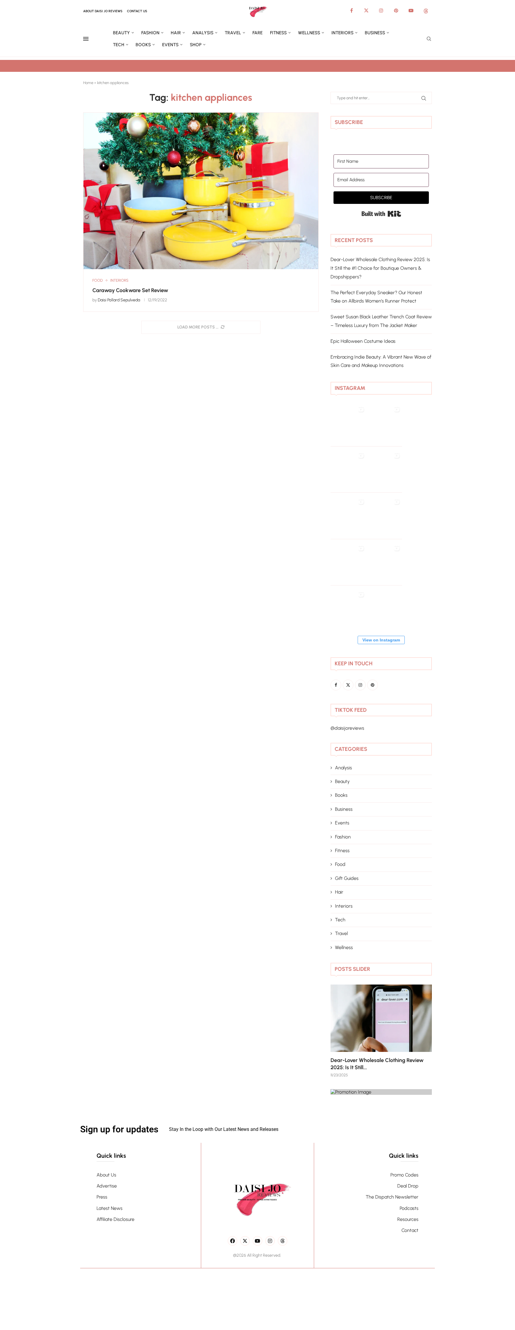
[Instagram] (381, 10)
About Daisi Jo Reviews (102, 11)
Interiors (342, 32)
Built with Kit (381, 213)
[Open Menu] (86, 38)
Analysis (202, 32)
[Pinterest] (396, 10)
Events (170, 44)
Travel (233, 32)
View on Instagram (381, 640)
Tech (118, 44)
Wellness (309, 32)
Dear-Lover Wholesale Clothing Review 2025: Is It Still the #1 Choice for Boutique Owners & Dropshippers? (380, 268)
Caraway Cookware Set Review (130, 290)
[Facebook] (351, 10)
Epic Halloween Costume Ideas (363, 341)
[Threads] (426, 10)
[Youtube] (411, 10)
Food (340, 864)
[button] (341, 1030)
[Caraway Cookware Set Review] (200, 191)
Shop (195, 44)
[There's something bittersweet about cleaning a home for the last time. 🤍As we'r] (348, 613)
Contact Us (137, 11)
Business (375, 32)
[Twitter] (366, 10)
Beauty (121, 32)
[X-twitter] (245, 1241)
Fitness (278, 32)
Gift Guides (347, 878)
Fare (257, 32)
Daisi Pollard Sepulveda (119, 300)
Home (88, 82)
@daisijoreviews (347, 728)
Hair (176, 32)
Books (143, 44)
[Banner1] (381, 1092)
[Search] (429, 39)
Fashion (150, 32)
